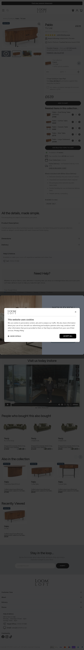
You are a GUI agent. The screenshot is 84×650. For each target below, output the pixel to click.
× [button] (75, 312)
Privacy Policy (19, 330)
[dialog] (42, 325)
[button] (14, 336)
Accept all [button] (67, 336)
